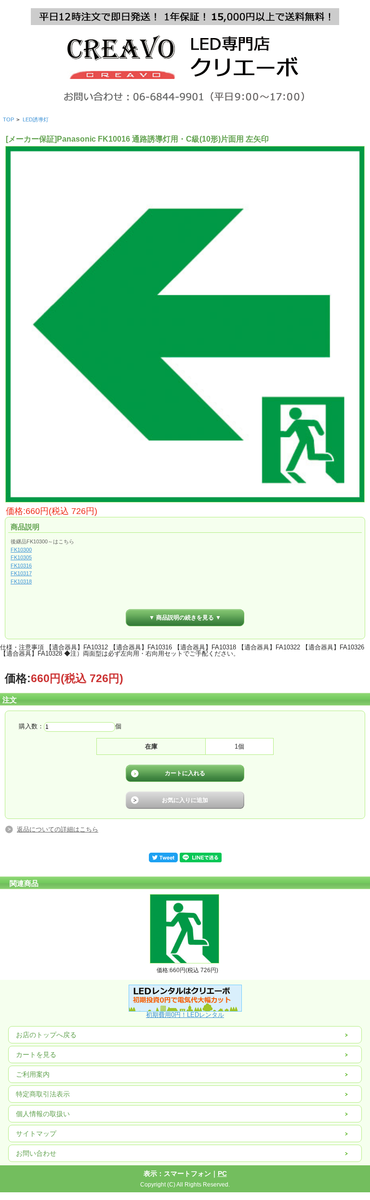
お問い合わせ (36, 1153)
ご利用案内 (33, 1074)
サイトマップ (36, 1133)
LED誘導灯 (36, 119)
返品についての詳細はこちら (57, 829)
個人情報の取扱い (43, 1114)
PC (222, 1173)
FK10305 (21, 557)
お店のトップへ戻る (46, 1035)
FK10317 (21, 573)
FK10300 (21, 550)
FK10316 (21, 565)
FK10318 (21, 581)
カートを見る (36, 1054)
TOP (8, 119)
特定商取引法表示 (43, 1094)
